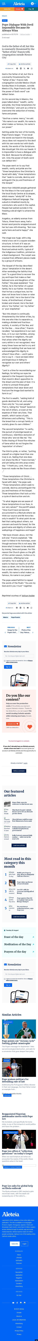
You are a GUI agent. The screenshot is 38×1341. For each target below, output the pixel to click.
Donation (19, 1283)
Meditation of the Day (17, 944)
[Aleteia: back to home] (19, 4)
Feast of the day (13, 937)
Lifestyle (19, 1258)
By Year (19, 1295)
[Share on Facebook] (17, 68)
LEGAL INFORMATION (19, 1320)
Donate (18, 9)
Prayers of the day (15, 951)
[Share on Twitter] (24, 68)
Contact (19, 1327)
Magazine (19, 1278)
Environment (8, 1022)
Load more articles (19, 845)
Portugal (6, 1060)
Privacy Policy (19, 1331)
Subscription (19, 1281)
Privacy (19, 1334)
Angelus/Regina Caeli (10, 1132)
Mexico (5, 617)
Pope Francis (15, 617)
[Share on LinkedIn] (21, 68)
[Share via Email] (28, 68)
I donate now (11, 724)
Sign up (8, 667)
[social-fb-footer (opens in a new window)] (17, 1303)
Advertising (19, 1286)
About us (19, 1316)
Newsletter (19, 1272)
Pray (30, 9)
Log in (25, 763)
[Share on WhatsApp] (32, 68)
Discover (19, 1263)
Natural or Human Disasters (12, 1167)
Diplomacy (7, 1095)
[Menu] (6, 4)
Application (19, 1275)
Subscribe (7, 9)
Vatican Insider (25, 34)
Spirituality (19, 1260)
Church (4, 16)
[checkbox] (4, 660)
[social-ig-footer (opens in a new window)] (25, 1303)
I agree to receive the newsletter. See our (19, 661)
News (19, 1255)
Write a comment (19, 771)
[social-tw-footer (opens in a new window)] (21, 1303)
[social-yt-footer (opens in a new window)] (13, 1303)
